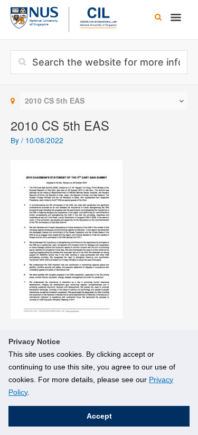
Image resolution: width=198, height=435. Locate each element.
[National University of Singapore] (34, 16)
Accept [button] (99, 416)
